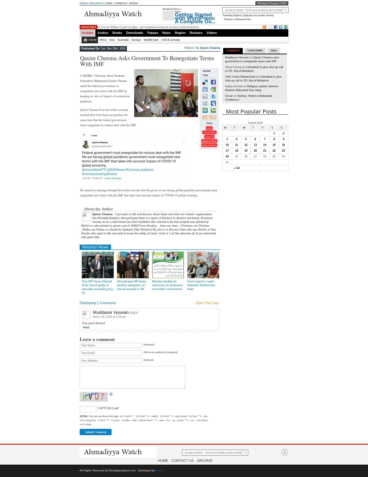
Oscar (229, 95)
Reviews (196, 33)
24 (227, 156)
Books (117, 33)
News (166, 33)
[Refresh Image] (111, 394)
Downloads (134, 33)
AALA (159, 470)
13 (255, 144)
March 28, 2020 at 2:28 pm (109, 316)
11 (236, 144)
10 (227, 144)
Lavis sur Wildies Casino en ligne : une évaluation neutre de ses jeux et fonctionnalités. (149, 27)
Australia (123, 40)
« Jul (236, 168)
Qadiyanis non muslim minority (258, 15)
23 (283, 150)
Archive (133, 3)
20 (255, 150)
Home (109, 3)
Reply (86, 327)
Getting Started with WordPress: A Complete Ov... (195, 18)
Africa (102, 40)
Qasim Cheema (210, 47)
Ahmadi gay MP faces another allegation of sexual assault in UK (131, 285)
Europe (136, 40)
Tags (273, 50)
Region (180, 33)
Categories (255, 50)
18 (236, 150)
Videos (212, 33)
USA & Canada (170, 40)
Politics (189, 47)
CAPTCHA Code (108, 408)
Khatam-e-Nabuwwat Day (237, 19)
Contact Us (121, 3)
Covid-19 (209, 136)
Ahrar (209, 128)
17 (227, 150)
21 (264, 150)
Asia (112, 40)
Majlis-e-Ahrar (209, 140)
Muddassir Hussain (111, 312)
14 (264, 144)
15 (274, 144)
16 (283, 144)
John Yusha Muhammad (240, 76)
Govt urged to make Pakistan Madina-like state (201, 285)
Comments (233, 50)
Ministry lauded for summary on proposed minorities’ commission (167, 285)
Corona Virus (209, 132)
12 (245, 144)
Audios (103, 33)
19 (245, 150)
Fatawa (152, 33)
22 (274, 150)
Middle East (151, 40)
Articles (87, 33)
